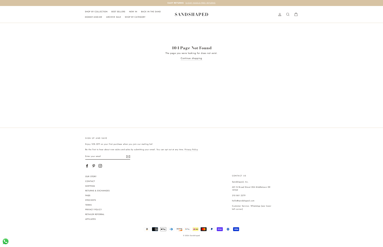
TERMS (88, 204)
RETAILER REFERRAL (94, 214)
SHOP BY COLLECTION (96, 11)
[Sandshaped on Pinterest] (93, 166)
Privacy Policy (191, 149)
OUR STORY (90, 176)
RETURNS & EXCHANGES (97, 190)
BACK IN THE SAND (151, 11)
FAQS (88, 195)
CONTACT (90, 181)
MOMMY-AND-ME (93, 17)
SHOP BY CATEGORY (135, 17)
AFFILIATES (90, 219)
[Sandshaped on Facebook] (87, 166)
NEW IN (133, 11)
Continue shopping (191, 58)
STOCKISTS (90, 200)
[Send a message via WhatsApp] (5, 241)
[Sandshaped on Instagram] (100, 166)
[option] (191, 2)
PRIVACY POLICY (93, 209)
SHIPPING (90, 186)
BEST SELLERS (118, 11)
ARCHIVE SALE (113, 17)
